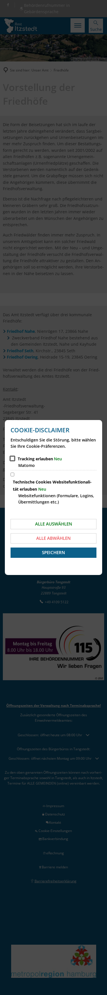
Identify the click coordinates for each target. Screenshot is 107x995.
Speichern (53, 552)
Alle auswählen (53, 524)
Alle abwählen (53, 538)
